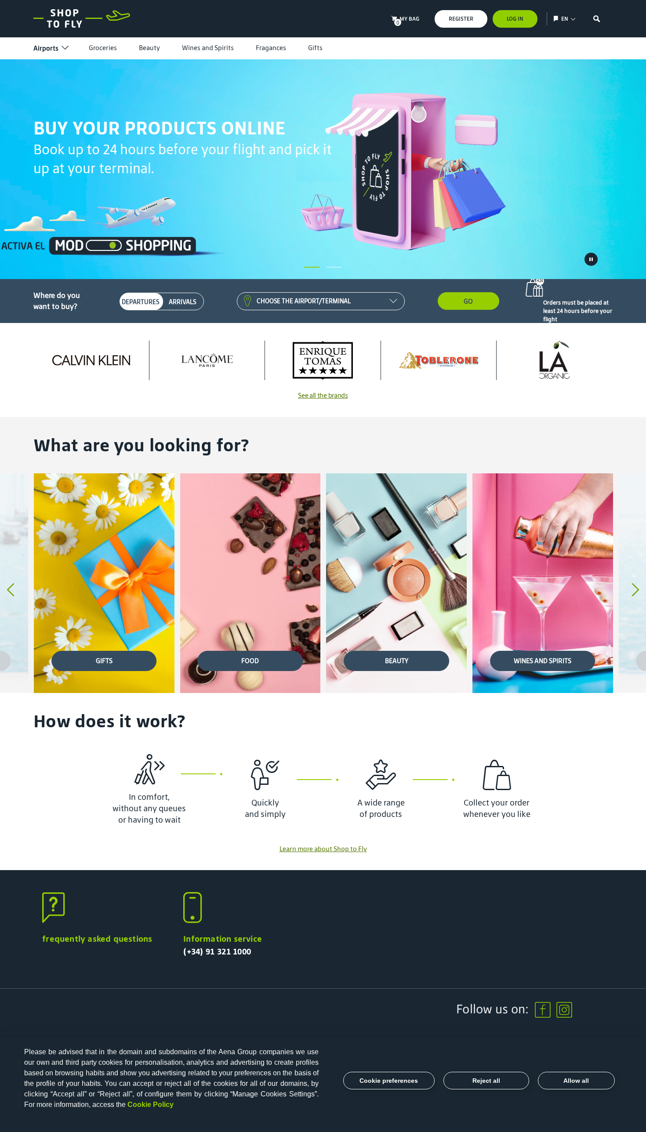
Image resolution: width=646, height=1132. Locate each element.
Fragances (271, 48)
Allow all (576, 1080)
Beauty (149, 48)
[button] (311, 267)
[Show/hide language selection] (557, 19)
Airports (45, 48)
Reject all (486, 1080)
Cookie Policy (150, 1104)
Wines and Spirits (208, 48)
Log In (515, 18)
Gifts (315, 48)
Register (461, 18)
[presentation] (10, 590)
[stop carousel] (591, 259)
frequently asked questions (97, 938)
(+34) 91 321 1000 (217, 951)
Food (250, 661)
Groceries (103, 48)
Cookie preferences (388, 1080)
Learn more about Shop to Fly (323, 849)
